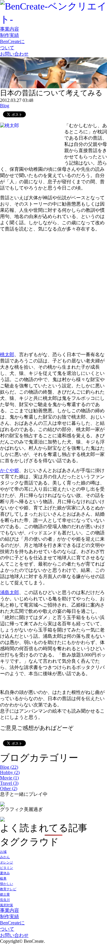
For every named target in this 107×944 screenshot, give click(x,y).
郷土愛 (5, 894)
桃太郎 (7, 354)
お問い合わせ (14, 53)
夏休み (5, 873)
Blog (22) (9, 767)
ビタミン (6, 867)
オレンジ (6, 862)
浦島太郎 (9, 592)
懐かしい (6, 883)
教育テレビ (8, 889)
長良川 (5, 900)
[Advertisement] (53, 285)
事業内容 (9, 28)
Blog (4, 105)
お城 (3, 851)
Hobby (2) (10, 772)
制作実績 (9, 35)
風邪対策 (6, 905)
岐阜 (3, 878)
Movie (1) (9, 777)
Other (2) (8, 788)
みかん (5, 857)
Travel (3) (9, 783)
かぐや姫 (9, 470)
